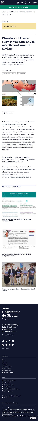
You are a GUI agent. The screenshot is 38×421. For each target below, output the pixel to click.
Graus (3, 360)
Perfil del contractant (8, 385)
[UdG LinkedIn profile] (13, 341)
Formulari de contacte (8, 335)
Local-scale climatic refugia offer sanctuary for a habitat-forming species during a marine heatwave (18, 160)
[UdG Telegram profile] (13, 345)
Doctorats (5, 364)
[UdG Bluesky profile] (6, 341)
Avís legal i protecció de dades (10, 389)
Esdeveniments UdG (8, 372)
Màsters (4, 362)
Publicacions (21, 73)
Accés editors (6, 398)
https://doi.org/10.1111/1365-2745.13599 (18, 177)
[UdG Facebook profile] (3, 345)
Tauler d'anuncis (6, 366)
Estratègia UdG (6, 370)
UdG (3, 12)
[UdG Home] (2, 2)
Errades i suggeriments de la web (11, 396)
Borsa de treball (6, 368)
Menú (34, 2)
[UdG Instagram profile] (9, 341)
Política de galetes (7, 391)
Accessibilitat (6, 387)
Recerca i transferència (9, 73)
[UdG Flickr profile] (6, 345)
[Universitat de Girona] (11, 314)
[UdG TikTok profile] (3, 341)
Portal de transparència (8, 381)
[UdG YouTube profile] (9, 345)
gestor (10, 412)
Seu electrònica (6, 383)
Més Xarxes (5, 348)
